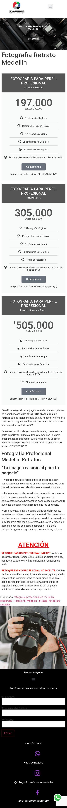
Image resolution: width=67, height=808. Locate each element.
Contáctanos (33, 166)
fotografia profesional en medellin (34, 597)
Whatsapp (7, 719)
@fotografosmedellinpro (33, 801)
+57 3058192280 (33, 762)
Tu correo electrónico (14, 708)
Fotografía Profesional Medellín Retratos (24, 600)
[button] (50, 6)
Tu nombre (8, 697)
